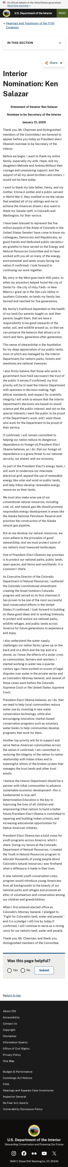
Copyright (9, 1029)
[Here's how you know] (34, 4)
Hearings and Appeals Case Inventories (28, 1090)
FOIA (6, 1084)
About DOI (9, 1011)
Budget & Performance (17, 1071)
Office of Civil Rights (16, 1048)
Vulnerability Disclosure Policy (22, 1109)
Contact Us (10, 1023)
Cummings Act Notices (17, 1077)
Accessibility (11, 1017)
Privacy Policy (12, 1054)
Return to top (12, 995)
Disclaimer (10, 1036)
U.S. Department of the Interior (33, 13)
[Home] (6, 13)
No (28, 970)
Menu (62, 13)
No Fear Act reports (15, 1102)
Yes (15, 970)
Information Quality (15, 1042)
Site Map (8, 1061)
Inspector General (14, 1096)
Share (53, 63)
